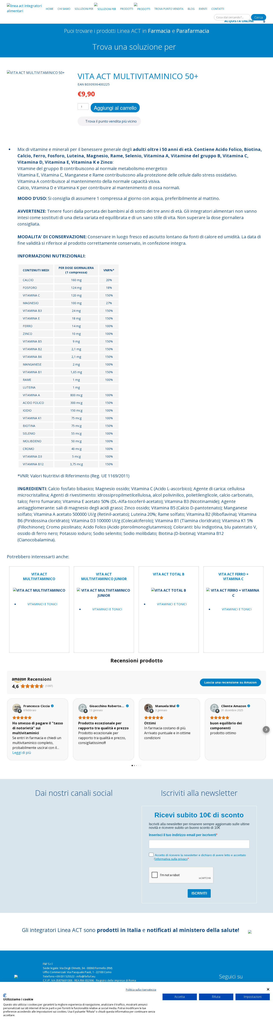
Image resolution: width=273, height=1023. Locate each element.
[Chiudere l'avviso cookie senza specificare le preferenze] (268, 989)
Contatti (217, 9)
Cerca (258, 17)
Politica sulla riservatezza (141, 989)
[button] (6, 729)
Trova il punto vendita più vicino (110, 121)
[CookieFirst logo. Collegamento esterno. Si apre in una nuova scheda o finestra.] (4, 995)
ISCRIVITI (199, 893)
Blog (191, 9)
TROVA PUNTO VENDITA (168, 9)
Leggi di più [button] (21, 752)
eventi (203, 9)
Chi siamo (64, 9)
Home (49, 9)
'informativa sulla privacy (171, 859)
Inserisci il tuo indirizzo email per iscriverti (182, 835)
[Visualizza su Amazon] (16, 708)
